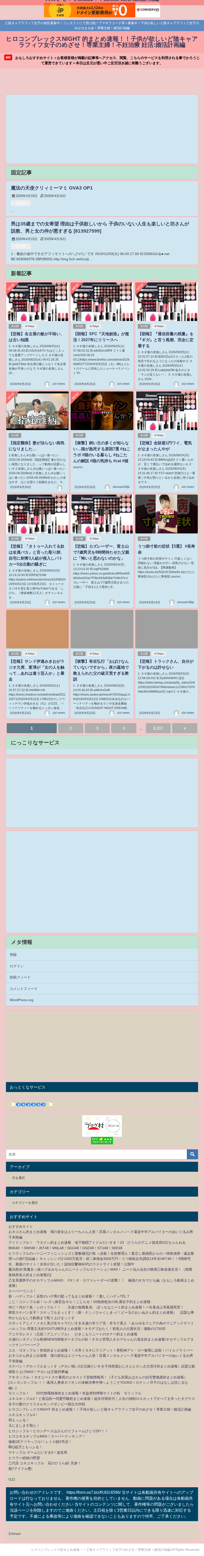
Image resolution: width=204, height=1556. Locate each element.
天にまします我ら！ (24, 1425)
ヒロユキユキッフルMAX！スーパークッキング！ (47, 1436)
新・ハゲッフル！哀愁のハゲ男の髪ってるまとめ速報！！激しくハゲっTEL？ (69, 1296)
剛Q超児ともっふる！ (25, 1447)
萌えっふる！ (18, 1420)
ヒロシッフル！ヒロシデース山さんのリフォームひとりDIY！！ (58, 1431)
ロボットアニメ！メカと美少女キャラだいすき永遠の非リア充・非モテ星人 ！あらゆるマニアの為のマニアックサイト (101, 1323)
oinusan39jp (121, 486)
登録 (13, 954)
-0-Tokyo (30, 326)
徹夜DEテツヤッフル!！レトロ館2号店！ (40, 1441)
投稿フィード (20, 977)
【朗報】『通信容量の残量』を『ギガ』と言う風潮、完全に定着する (166, 340)
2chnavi (14, 1533)
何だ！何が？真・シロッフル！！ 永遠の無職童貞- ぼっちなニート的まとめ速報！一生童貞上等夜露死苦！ (96, 1307)
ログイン (17, 966)
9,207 (158, 728)
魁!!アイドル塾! (20, 1468)
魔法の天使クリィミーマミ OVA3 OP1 (52, 188)
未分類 (21, 203)
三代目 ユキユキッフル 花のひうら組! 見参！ (44, 1463)
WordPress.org (21, 1000)
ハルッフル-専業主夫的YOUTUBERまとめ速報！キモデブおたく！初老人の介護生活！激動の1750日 (87, 1328)
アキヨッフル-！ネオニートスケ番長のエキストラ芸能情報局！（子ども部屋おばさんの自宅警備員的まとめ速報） (97, 1377)
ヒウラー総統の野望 (24, 1458)
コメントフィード (24, 988)
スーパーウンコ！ (22, 1291)
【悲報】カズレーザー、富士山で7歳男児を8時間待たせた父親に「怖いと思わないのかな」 (101, 552)
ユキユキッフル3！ (23, 1415)
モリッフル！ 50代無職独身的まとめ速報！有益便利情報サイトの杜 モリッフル (74, 1393)
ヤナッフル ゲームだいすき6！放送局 (37, 1452)
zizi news (58, 383)
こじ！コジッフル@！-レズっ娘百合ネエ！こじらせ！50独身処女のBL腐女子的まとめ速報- (80, 1301)
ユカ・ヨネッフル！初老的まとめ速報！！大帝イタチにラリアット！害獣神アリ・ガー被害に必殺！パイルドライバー (100, 1350)
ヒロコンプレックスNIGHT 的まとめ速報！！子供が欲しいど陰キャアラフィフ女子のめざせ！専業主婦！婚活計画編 (99, 1409)
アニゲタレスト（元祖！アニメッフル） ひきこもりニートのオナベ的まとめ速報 (72, 1334)
